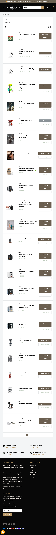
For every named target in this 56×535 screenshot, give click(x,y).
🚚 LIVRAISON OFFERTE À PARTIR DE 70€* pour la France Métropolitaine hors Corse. (28, 1)
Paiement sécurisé (11, 447)
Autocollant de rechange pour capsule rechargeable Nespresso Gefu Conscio (27, 420)
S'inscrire (7, 514)
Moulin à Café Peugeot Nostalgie (27, 153)
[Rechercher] (42, 7)
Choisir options (45, 53)
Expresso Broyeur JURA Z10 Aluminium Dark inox (26, 324)
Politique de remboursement (37, 477)
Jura (20, 183)
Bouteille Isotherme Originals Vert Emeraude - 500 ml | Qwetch (28, 222)
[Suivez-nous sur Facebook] (4, 524)
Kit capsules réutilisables (25, 403)
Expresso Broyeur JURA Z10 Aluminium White (26, 306)
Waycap (20, 166)
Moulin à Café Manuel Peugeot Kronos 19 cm (27, 136)
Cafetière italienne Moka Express (27, 69)
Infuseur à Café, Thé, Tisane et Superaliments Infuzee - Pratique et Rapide (27, 86)
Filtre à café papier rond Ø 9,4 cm (27, 35)
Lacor (20, 338)
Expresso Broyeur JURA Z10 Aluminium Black (26, 289)
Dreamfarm (22, 200)
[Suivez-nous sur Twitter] (6, 524)
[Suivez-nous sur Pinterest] (11, 524)
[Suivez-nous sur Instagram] (9, 524)
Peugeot (21, 101)
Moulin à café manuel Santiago (27, 239)
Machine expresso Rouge (25, 120)
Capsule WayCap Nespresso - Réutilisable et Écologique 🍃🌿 (27, 169)
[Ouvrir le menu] (3, 7)
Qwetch (21, 219)
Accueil (4, 14)
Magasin (32, 470)
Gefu (20, 236)
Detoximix (21, 82)
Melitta (21, 32)
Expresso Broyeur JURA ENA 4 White (27, 272)
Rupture (45, 120)
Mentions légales (34, 472)
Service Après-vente (38, 454)
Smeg (20, 118)
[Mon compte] (47, 7)
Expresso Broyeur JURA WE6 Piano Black (26, 255)
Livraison (35, 447)
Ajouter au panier (45, 36)
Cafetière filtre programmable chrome (27, 356)
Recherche (33, 465)
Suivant (48, 435)
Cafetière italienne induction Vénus (26, 52)
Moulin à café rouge (24, 372)
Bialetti (21, 49)
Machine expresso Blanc (25, 388)
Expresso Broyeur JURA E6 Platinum (26, 186)
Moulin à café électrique (25, 340)
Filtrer (8, 27)
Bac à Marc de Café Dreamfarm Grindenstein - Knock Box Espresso (27, 204)
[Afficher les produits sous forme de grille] (50, 27)
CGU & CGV (33, 474)
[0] (52, 7)
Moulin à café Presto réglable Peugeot (26, 104)
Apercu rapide (45, 40)
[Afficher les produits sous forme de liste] (48, 27)
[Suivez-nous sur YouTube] (14, 524)
